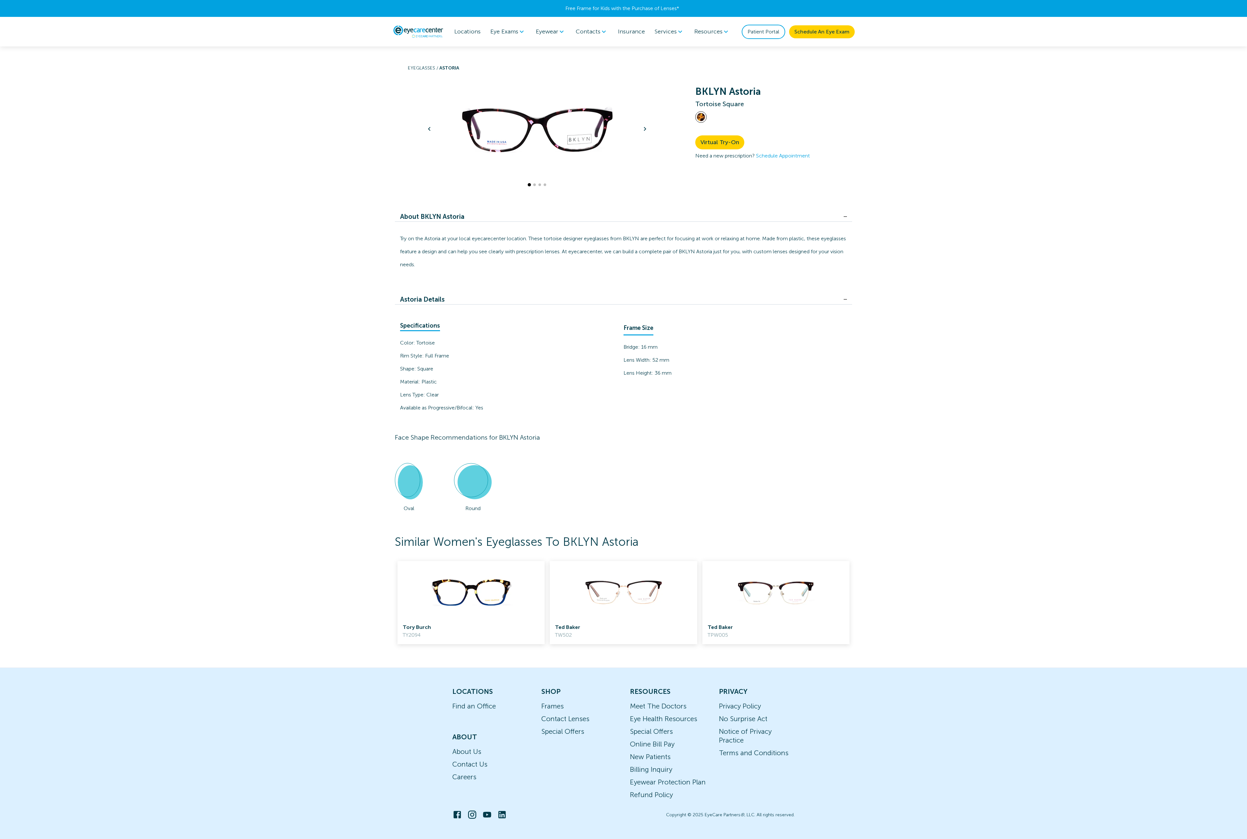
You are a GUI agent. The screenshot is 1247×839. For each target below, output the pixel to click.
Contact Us (469, 764)
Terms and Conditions (753, 753)
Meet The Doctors (658, 706)
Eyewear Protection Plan (668, 782)
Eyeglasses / (423, 68)
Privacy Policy (740, 706)
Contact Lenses (565, 719)
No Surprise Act (743, 719)
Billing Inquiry (651, 769)
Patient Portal (763, 32)
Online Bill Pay (652, 744)
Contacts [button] (588, 31)
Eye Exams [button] (504, 31)
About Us (466, 751)
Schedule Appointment (783, 156)
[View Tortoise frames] (701, 117)
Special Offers (562, 731)
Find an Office (474, 706)
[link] (471, 602)
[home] (418, 31)
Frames (552, 706)
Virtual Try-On (719, 142)
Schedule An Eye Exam (822, 32)
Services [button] (666, 31)
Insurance (631, 31)
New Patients (650, 757)
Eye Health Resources (663, 719)
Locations (467, 31)
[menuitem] (508, 31)
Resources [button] (708, 31)
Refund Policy (651, 795)
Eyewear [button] (547, 31)
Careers (464, 777)
